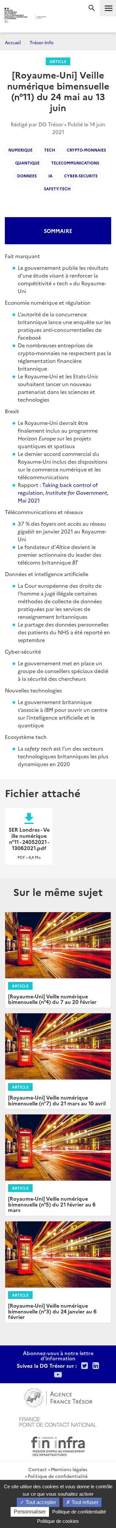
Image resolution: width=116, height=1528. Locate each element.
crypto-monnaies (86, 150)
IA (50, 175)
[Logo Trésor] (54, 18)
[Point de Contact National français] (58, 1421)
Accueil (13, 42)
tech (49, 150)
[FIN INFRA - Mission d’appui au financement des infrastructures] (58, 1445)
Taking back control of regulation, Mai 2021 (63, 492)
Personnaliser (30, 1511)
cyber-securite (81, 175)
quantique (27, 162)
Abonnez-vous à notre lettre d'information (58, 1355)
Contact (37, 1469)
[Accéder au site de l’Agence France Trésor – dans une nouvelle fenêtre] (58, 1396)
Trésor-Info (41, 42)
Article (58, 61)
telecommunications (75, 162)
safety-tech (57, 188)
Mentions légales (69, 1469)
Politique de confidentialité (58, 1476)
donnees (27, 175)
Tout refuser (84, 1502)
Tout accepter (40, 1502)
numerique (20, 150)
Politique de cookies (58, 1521)
